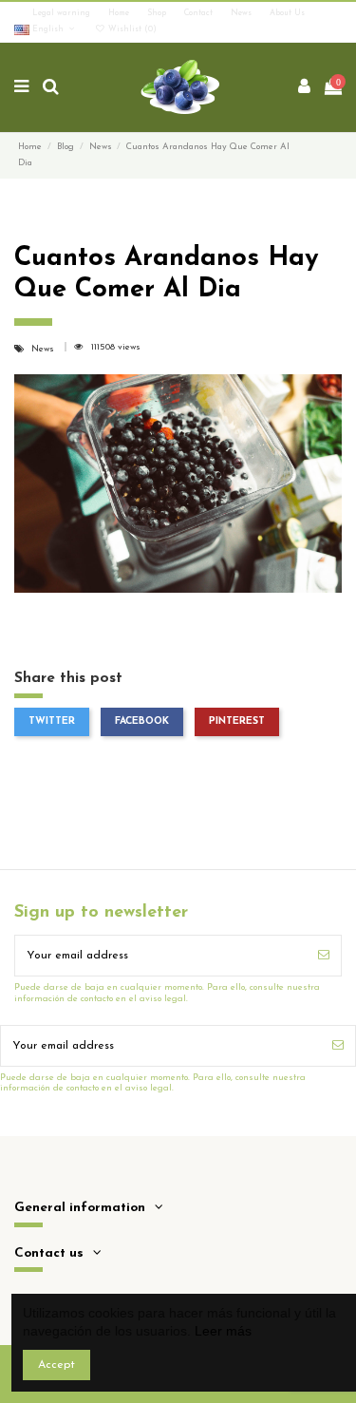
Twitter (51, 721)
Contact (199, 13)
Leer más (223, 1330)
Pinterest (237, 721)
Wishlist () (131, 29)
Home (120, 13)
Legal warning (62, 13)
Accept (56, 1365)
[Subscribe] (324, 956)
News (242, 13)
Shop (158, 13)
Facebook (142, 721)
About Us (287, 13)
